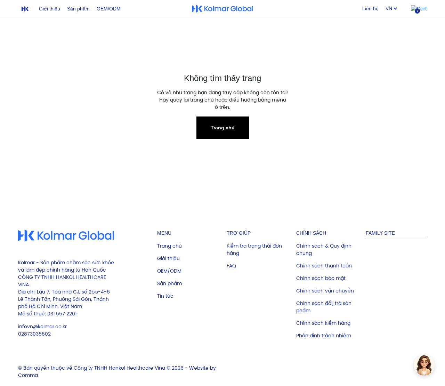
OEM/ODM (109, 8)
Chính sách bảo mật (321, 278)
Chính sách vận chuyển (325, 290)
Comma (28, 375)
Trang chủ (223, 127)
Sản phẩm (78, 8)
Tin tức (165, 295)
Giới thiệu (49, 8)
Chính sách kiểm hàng (323, 323)
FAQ (231, 265)
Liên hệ (370, 8)
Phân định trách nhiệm (323, 335)
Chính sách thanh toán (324, 265)
